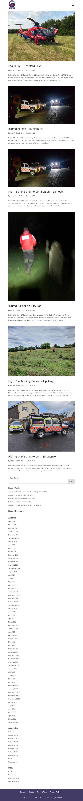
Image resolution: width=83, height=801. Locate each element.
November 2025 (13, 535)
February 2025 (13, 555)
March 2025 (12, 552)
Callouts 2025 (13, 752)
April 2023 (11, 618)
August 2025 (12, 541)
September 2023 (14, 605)
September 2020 (14, 665)
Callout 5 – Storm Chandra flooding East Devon (24, 505)
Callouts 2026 (13, 755)
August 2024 (12, 572)
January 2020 (13, 689)
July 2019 (11, 705)
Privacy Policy (55, 792)
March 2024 (12, 588)
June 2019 (12, 709)
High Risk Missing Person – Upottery (31, 381)
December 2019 (13, 692)
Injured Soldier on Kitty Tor (24, 306)
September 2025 (14, 538)
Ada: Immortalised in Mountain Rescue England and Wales (28, 492)
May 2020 (11, 679)
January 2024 (13, 592)
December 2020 (13, 655)
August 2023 (12, 608)
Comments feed (13, 778)
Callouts (11, 732)
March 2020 (12, 682)
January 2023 (13, 628)
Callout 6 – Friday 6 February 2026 (20, 502)
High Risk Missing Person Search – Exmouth (36, 191)
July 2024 (11, 575)
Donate (31, 792)
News (10, 758)
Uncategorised (13, 762)
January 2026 (13, 531)
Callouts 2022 (13, 742)
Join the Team (42, 792)
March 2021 (12, 645)
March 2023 (12, 622)
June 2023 (12, 612)
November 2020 (13, 659)
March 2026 (12, 525)
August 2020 (12, 669)
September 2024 (14, 568)
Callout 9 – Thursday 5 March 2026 (20, 495)
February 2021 (13, 649)
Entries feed (12, 775)
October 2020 (13, 662)
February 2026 (13, 528)
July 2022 (11, 632)
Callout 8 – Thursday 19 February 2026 (21, 498)
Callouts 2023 (13, 745)
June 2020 (12, 675)
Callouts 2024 (13, 748)
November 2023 (13, 598)
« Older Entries (13, 478)
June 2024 (12, 578)
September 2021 (14, 639)
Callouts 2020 (13, 735)
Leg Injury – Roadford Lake (25, 66)
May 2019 (11, 712)
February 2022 (13, 635)
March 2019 (12, 719)
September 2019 (14, 699)
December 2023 (13, 595)
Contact (23, 792)
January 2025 (13, 558)
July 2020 (11, 672)
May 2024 (11, 582)
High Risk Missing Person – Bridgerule (32, 456)
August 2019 (12, 702)
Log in (10, 771)
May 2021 (11, 642)
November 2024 (13, 562)
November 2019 (13, 695)
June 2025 (12, 545)
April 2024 (11, 585)
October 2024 (13, 565)
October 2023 (13, 602)
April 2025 (11, 548)
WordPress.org (13, 781)
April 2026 (11, 521)
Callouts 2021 (30, 70)
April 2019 (11, 716)
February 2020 (13, 685)
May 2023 (11, 615)
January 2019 (13, 722)
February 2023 (13, 625)
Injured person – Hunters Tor (25, 128)
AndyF (12, 70)
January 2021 (13, 652)
